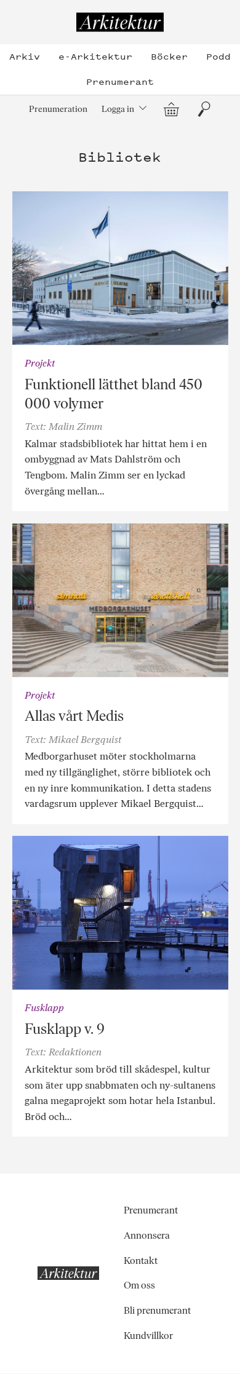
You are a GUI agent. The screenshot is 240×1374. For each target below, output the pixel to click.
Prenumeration (58, 108)
